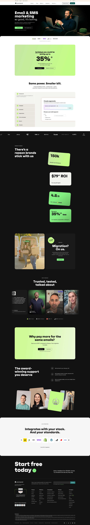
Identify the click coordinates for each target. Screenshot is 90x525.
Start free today (28, 466)
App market (33, 503)
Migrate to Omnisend (50, 68)
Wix (39, 500)
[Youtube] (72, 523)
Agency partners (25, 0)
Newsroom (70, 505)
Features (31, 3)
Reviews (33, 498)
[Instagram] (70, 523)
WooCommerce (41, 498)
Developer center (34, 501)
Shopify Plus (41, 493)
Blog (69, 497)
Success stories (71, 500)
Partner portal (60, 495)
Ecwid (40, 503)
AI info (70, 507)
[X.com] (66, 523)
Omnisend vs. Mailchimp (51, 495)
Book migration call (28, 27)
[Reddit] (74, 523)
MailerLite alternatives (50, 500)
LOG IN (63, 495)
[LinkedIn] (68, 523)
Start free (72, 3)
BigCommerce (41, 495)
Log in (73, 0)
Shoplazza (40, 502)
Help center (16, 0)
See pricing (40, 68)
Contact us (70, 493)
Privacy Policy (62, 484)
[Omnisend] (19, 3)
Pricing (37, 3)
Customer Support (72, 502)
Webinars (70, 498)
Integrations (47, 3)
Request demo (65, 3)
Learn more (60, 259)
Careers (71, 495)
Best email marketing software (52, 502)
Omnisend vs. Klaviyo (50, 493)
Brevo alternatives (50, 498)
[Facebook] (64, 523)
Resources (53, 3)
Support (20, 0)
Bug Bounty (70, 503)
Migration (41, 3)
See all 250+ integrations (45, 447)
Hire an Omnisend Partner (62, 498)
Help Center (33, 499)
